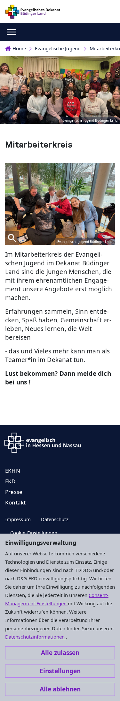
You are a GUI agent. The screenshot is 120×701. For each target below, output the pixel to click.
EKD (10, 481)
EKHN (12, 470)
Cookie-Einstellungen (33, 532)
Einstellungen (60, 671)
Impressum (18, 519)
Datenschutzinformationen (35, 636)
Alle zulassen (60, 653)
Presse (13, 492)
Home (19, 48)
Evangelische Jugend (58, 48)
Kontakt (15, 502)
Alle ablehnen (60, 689)
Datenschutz (54, 519)
